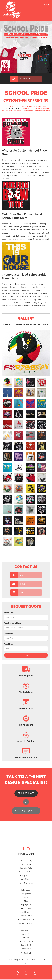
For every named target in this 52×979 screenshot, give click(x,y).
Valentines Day (26, 861)
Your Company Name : (13, 623)
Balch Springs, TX (26, 941)
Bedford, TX (26, 945)
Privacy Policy (26, 916)
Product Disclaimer (26, 912)
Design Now (26, 78)
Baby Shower (26, 864)
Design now (26, 894)
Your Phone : (9, 644)
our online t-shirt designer (18, 233)
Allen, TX (26, 934)
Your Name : (9, 613)
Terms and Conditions (26, 919)
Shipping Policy (26, 905)
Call (22, 575)
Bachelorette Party (26, 872)
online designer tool (13, 108)
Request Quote (26, 793)
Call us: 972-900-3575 (26, 810)
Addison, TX (26, 930)
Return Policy (26, 908)
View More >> (26, 879)
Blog (26, 901)
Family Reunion (26, 876)
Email (23, 584)
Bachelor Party (26, 868)
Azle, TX (26, 938)
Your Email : (8, 633)
